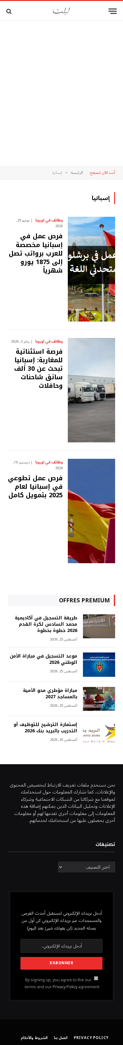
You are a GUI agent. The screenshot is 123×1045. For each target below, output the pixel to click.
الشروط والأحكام (34, 1038)
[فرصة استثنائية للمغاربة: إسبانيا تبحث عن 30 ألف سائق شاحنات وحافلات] (91, 390)
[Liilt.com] (61, 11)
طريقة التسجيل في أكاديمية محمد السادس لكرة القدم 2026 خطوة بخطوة (46, 624)
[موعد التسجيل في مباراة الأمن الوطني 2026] (99, 664)
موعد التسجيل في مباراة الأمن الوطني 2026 (43, 659)
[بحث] (9, 11)
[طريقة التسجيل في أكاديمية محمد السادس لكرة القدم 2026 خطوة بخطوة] (99, 626)
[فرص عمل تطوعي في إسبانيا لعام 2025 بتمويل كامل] (91, 511)
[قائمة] (112, 11)
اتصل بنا (61, 1038)
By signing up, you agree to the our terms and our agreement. (61, 983)
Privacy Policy (65, 987)
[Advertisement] (61, 93)
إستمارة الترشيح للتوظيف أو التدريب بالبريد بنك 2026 (45, 727)
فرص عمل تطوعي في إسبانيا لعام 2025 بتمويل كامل (35, 486)
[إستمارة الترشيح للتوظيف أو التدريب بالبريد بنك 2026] (99, 733)
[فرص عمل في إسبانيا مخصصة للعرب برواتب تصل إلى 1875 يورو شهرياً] (91, 269)
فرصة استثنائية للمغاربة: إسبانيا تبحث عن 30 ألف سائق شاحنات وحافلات (38, 368)
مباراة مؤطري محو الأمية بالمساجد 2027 (50, 693)
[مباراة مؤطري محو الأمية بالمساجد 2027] (99, 699)
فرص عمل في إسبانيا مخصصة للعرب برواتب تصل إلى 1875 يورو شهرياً (36, 253)
